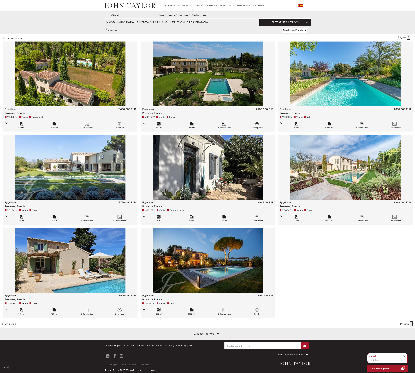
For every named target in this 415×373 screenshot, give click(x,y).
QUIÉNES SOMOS (241, 5)
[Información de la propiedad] (6, 123)
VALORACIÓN (197, 5)
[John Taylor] (130, 5)
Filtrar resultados (285, 22)
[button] (7, 367)
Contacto (144, 364)
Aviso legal (112, 364)
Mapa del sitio (128, 364)
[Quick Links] (218, 333)
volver (114, 14)
